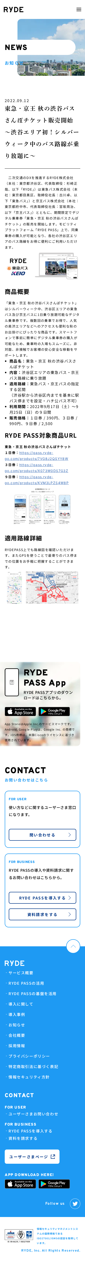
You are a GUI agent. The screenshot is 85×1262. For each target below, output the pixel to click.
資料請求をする (42, 914)
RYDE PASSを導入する (42, 898)
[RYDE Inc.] (13, 9)
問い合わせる (42, 835)
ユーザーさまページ (28, 1156)
